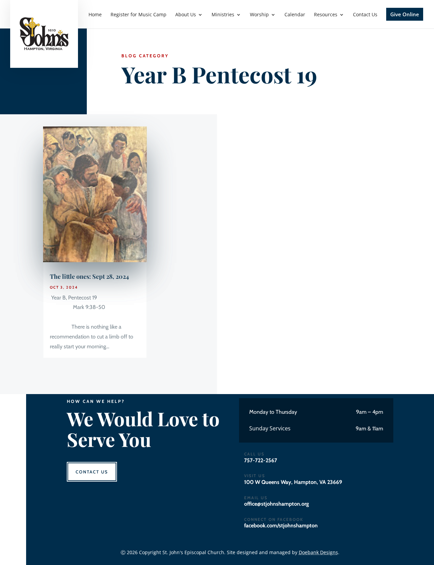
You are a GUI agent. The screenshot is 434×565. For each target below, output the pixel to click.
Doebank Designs (318, 552)
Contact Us (92, 471)
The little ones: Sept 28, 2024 (89, 276)
